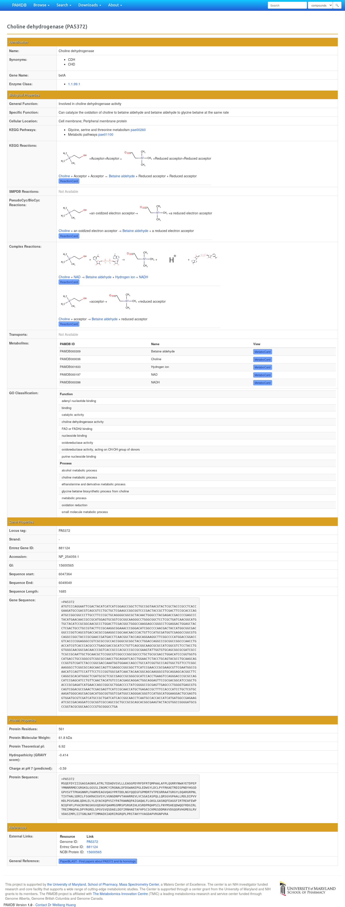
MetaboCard (263, 352)
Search (63, 5)
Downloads (88, 5)
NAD (77, 276)
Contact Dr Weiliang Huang (55, 904)
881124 (92, 846)
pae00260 (138, 129)
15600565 (94, 851)
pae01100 (105, 134)
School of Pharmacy (102, 884)
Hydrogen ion (125, 276)
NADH (143, 276)
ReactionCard (69, 181)
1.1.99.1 (74, 83)
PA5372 (92, 841)
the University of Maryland (66, 884)
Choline (64, 176)
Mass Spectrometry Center (139, 884)
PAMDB (19, 5)
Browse (40, 5)
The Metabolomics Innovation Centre (120, 893)
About (114, 5)
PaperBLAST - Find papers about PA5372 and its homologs (98, 861)
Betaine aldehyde (122, 176)
